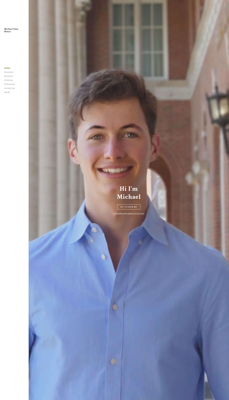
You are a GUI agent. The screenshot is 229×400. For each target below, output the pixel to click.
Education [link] (9, 72)
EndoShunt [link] (9, 84)
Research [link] (8, 76)
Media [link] (7, 92)
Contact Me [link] (9, 88)
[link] (14, 31)
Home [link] (7, 68)
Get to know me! (128, 207)
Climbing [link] (8, 80)
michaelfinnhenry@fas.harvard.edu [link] (128, 213)
